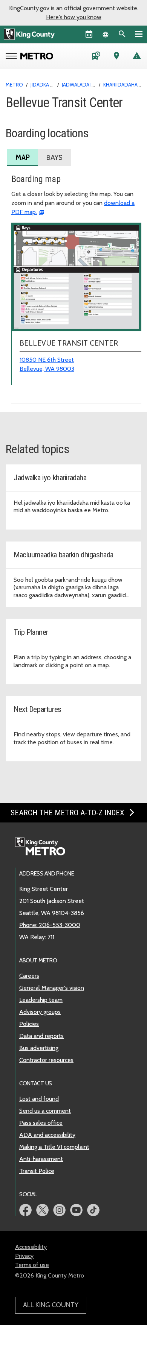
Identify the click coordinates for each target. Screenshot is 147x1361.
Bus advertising (38, 1047)
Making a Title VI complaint (54, 1146)
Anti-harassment (41, 1158)
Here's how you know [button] (73, 17)
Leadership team (41, 999)
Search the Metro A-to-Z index (68, 812)
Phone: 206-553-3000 (49, 925)
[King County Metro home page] (44, 847)
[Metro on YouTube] (76, 1210)
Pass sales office (41, 1122)
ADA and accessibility (47, 1134)
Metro (14, 85)
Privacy (24, 1255)
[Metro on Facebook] (25, 1210)
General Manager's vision (51, 987)
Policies (29, 1023)
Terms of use (32, 1264)
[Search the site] (122, 34)
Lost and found (39, 1098)
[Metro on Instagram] (59, 1210)
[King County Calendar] (89, 34)
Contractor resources (46, 1060)
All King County (50, 1305)
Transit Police (36, 1170)
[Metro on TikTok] (93, 1210)
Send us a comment (45, 1110)
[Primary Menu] (138, 34)
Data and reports (41, 1035)
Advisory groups (40, 1011)
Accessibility (31, 1246)
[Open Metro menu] (13, 57)
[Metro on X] (42, 1210)
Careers (29, 975)
